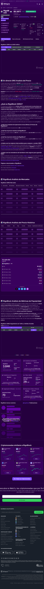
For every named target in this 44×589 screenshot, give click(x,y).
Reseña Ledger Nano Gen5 (20, 545)
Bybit (25, 96)
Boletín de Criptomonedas (5, 521)
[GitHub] (18, 558)
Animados (14, 167)
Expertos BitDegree (33, 530)
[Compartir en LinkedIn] (22, 289)
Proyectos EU (32, 533)
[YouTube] (6, 558)
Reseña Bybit (32, 519)
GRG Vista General (6, 39)
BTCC (29, 96)
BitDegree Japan (33, 540)
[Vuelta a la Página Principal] (2, 7)
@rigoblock (6, 325)
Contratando (32, 541)
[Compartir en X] (16, 289)
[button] (39, 4)
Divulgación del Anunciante (38, 583)
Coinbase (22, 96)
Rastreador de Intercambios (15, 98)
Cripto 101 (2, 519)
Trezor (24, 99)
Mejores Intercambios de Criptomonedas (5, 534)
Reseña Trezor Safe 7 (19, 543)
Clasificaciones (9, 7)
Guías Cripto (3, 522)
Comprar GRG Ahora (30, 11)
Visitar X (19, 360)
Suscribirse (39, 512)
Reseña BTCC (32, 521)
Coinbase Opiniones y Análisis (35, 518)
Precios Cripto (3, 542)
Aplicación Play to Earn (5, 529)
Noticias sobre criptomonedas (17, 165)
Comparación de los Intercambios (6, 536)
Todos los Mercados (16, 39)
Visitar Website (39, 375)
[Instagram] (14, 558)
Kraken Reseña (32, 522)
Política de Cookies (29, 583)
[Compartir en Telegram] (25, 289)
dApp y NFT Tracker (4, 544)
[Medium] (12, 558)
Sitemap (11, 583)
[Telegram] (4, 558)
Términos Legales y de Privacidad (20, 583)
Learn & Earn (3, 518)
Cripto (4, 7)
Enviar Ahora (33, 370)
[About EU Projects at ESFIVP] (5, 565)
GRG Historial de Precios (28, 39)
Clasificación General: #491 (5, 15)
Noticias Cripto (3, 524)
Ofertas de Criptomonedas (5, 527)
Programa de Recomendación (35, 535)
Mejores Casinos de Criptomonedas (7, 539)
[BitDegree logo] (4, 571)
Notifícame (22, 500)
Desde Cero (17, 169)
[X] (2, 558)
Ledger (20, 99)
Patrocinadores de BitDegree (35, 538)
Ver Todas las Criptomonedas (22, 479)
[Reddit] (16, 558)
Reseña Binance (33, 524)
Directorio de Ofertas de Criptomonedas (10, 148)
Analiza (7, 458)
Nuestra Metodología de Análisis (36, 532)
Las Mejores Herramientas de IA (6, 541)
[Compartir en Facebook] (19, 289)
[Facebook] (8, 558)
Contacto (31, 543)
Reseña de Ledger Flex (20, 542)
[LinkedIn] (10, 558)
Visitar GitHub (18, 388)
